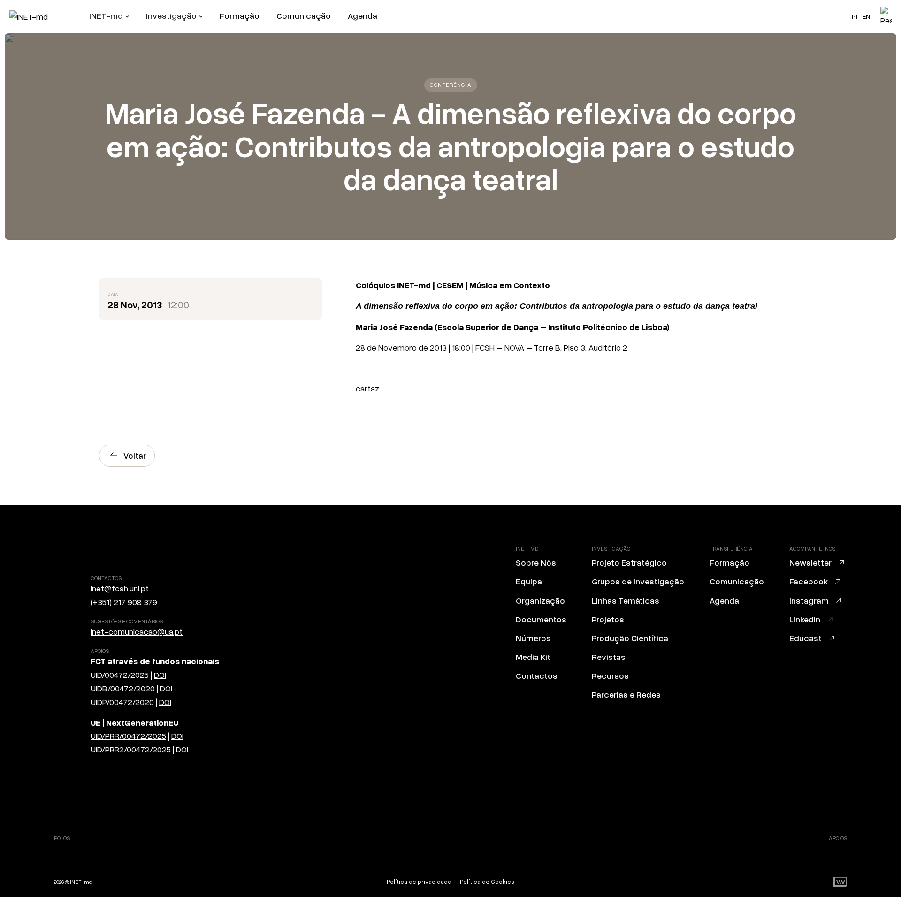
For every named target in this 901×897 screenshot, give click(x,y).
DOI (160, 674)
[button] (109, 16)
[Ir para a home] (49, 16)
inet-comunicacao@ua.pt (137, 631)
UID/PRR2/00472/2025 (131, 749)
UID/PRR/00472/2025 (128, 735)
